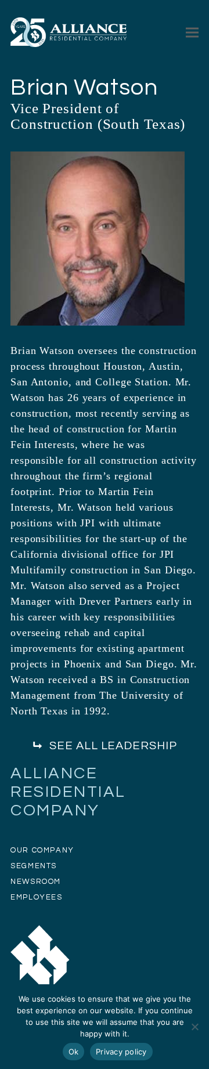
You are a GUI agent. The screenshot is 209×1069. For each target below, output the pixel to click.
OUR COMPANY (42, 850)
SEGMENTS (33, 866)
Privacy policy (121, 1051)
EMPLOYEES (36, 897)
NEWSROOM (35, 881)
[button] (192, 32)
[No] (194, 1026)
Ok (74, 1051)
